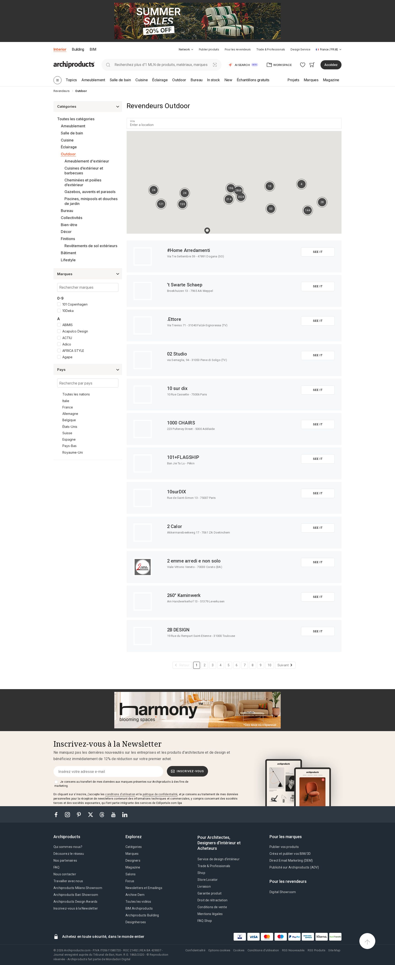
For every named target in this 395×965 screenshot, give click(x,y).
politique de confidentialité (160, 794)
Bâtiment (68, 253)
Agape (67, 357)
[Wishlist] (302, 64)
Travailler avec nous (68, 881)
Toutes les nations (76, 394)
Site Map (334, 950)
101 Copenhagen (75, 304)
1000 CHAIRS (181, 423)
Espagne (69, 439)
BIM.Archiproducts (139, 908)
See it (318, 252)
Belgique (69, 420)
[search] (108, 64)
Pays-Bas (69, 446)
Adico (66, 344)
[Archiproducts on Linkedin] (125, 814)
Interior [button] (59, 49)
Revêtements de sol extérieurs (90, 245)
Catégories (133, 847)
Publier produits (209, 49)
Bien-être (69, 224)
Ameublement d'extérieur (86, 161)
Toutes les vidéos (138, 901)
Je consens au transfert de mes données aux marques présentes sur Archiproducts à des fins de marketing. (121, 783)
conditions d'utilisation (120, 794)
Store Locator (208, 879)
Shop (201, 873)
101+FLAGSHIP (183, 457)
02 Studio (177, 354)
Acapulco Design (75, 331)
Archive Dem (134, 895)
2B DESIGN (178, 630)
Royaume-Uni (72, 452)
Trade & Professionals (270, 49)
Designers (132, 860)
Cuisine (67, 140)
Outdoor (68, 154)
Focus (129, 881)
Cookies (238, 950)
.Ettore (174, 319)
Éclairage (69, 147)
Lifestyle (68, 260)
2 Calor (174, 526)
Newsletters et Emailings (143, 888)
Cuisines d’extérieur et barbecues (83, 170)
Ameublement (73, 126)
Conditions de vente (212, 907)
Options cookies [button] (219, 950)
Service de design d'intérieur (219, 859)
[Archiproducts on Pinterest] (79, 814)
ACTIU (67, 338)
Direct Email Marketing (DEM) (291, 860)
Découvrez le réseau (68, 853)
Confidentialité (195, 950)
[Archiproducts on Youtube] (114, 814)
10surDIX (176, 491)
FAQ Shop (205, 921)
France (67, 407)
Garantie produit (210, 893)
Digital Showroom (283, 892)
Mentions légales (210, 914)
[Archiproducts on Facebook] (57, 814)
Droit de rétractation (212, 900)
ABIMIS (67, 325)
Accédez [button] (331, 65)
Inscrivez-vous (190, 771)
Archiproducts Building (142, 915)
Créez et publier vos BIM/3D (290, 853)
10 (269, 665)
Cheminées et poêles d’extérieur (82, 182)
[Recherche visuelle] (215, 64)
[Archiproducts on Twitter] (91, 814)
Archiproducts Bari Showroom (75, 895)
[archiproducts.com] (74, 64)
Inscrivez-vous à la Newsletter (75, 908)
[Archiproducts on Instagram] (68, 814)
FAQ (56, 867)
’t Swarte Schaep (184, 285)
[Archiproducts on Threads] (102, 814)
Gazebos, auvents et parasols (89, 191)
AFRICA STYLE (73, 351)
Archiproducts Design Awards (75, 901)
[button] (186, 49)
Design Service (300, 49)
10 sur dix (177, 388)
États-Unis (69, 427)
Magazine (132, 867)
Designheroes (135, 922)
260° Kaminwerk (184, 595)
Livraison (204, 886)
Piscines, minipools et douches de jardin (90, 201)
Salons (130, 874)
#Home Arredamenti (188, 250)
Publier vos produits (284, 847)
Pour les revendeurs (238, 49)
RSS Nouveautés (293, 950)
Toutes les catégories (75, 119)
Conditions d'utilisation (263, 950)
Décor (66, 231)
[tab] (192, 49)
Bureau (67, 210)
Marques (132, 853)
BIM (93, 49)
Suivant (283, 665)
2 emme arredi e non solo (194, 561)
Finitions (68, 238)
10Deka (68, 311)
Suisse (67, 433)
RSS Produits (316, 950)
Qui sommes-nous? (67, 847)
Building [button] (78, 49)
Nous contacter (64, 874)
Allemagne (70, 414)
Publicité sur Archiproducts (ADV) (294, 867)
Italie (65, 401)
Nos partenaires (65, 860)
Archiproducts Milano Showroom (77, 888)
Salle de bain (72, 133)
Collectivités (71, 217)
